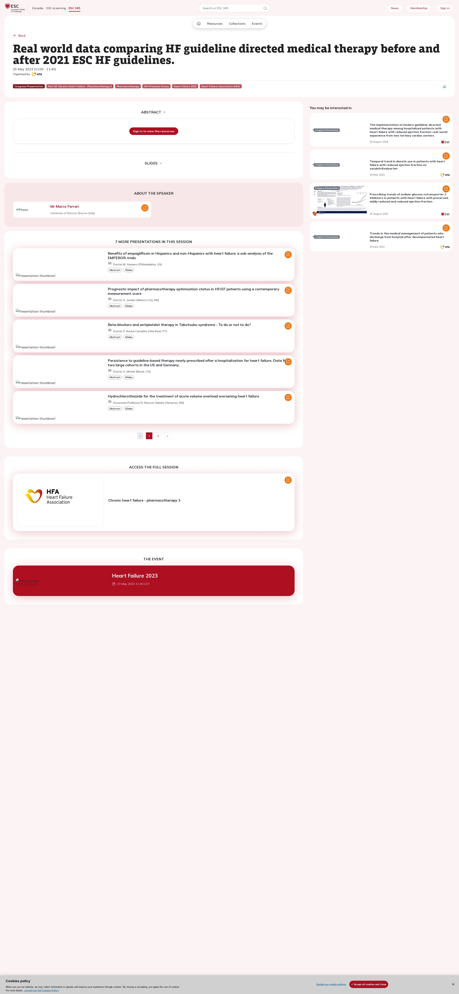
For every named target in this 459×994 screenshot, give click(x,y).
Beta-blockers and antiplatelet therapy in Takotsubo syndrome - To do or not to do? (179, 324)
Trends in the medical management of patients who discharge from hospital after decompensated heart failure (407, 237)
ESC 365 (74, 8)
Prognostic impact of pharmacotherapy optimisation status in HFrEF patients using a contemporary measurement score (193, 291)
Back (22, 36)
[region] (229, 984)
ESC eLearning (56, 8)
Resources (215, 24)
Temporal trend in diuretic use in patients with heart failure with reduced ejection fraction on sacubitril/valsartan (407, 164)
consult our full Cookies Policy (41, 990)
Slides (129, 269)
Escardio (37, 8)
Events (257, 24)
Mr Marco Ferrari (64, 206)
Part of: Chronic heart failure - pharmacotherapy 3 (80, 86)
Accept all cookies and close (370, 984)
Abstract (114, 269)
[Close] (453, 984)
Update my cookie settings (331, 984)
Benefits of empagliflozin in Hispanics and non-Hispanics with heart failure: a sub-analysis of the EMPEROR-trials (190, 255)
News (395, 8)
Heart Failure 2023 (135, 576)
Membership (418, 8)
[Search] (265, 8)
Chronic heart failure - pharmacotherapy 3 (144, 500)
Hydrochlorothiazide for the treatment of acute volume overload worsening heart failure (183, 396)
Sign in (444, 8)
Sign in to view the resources (153, 131)
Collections (237, 24)
